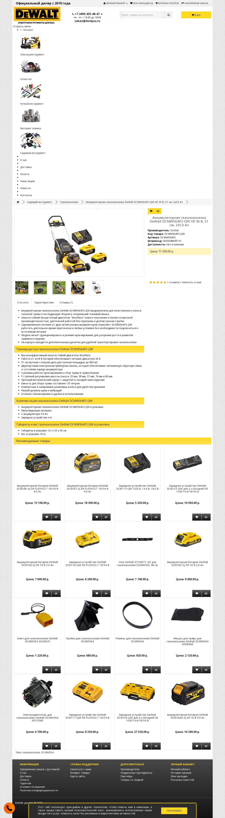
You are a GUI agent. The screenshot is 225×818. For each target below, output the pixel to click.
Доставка (26, 167)
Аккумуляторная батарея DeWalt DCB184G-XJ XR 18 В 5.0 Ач (187, 716)
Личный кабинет (180, 769)
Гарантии (25, 783)
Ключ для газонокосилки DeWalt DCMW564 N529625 (37, 639)
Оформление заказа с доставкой (39, 769)
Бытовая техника (30, 128)
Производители (129, 769)
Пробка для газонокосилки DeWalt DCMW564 (87, 639)
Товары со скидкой (131, 779)
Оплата (24, 174)
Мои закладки (179, 776)
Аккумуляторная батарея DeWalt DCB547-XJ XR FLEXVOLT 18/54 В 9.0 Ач (87, 488)
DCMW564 (47, 752)
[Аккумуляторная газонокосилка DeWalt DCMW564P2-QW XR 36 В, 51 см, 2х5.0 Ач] (79, 242)
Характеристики (44, 302)
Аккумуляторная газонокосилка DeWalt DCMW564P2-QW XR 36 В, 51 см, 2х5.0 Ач (134, 202)
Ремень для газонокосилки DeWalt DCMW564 (137, 639)
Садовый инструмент (33, 153)
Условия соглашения (32, 786)
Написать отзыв (191, 282)
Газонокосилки (69, 202)
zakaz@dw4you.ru (87, 21)
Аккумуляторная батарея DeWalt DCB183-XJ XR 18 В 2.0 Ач (187, 563)
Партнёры (126, 776)
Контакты (26, 195)
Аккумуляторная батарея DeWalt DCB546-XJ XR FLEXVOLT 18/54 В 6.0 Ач (37, 488)
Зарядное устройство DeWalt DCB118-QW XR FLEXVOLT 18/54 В (87, 563)
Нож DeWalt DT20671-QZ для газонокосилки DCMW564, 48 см (137, 563)
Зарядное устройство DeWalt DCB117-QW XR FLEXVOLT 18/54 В (87, 716)
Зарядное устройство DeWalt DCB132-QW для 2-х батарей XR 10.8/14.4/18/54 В (187, 488)
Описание (23, 302)
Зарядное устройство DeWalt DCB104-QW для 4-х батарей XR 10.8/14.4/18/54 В (137, 717)
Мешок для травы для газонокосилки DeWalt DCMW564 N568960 (187, 641)
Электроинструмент (32, 54)
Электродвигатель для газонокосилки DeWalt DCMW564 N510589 (37, 717)
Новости (25, 188)
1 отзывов (173, 282)
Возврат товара (80, 772)
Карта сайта (77, 776)
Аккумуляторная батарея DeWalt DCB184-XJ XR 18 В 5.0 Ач (37, 563)
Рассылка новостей (182, 779)
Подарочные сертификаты (136, 772)
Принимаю (174, 810)
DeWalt (174, 230)
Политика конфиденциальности (39, 790)
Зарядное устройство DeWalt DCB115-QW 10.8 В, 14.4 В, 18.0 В (137, 487)
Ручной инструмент (32, 103)
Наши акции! (27, 181)
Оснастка (25, 79)
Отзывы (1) (66, 302)
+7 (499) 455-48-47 (87, 14)
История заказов (181, 772)
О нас (23, 160)
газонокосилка (31, 752)
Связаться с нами (80, 769)
